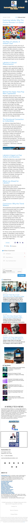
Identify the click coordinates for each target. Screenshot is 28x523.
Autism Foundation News (7, 493)
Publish (22, 275)
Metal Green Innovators (7, 492)
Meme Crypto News (6, 486)
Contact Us (14, 506)
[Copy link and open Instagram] (15, 242)
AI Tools (7, 242)
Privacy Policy (14, 514)
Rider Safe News (5, 485)
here (24, 521)
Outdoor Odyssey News (7, 489)
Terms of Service (14, 510)
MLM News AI (4, 483)
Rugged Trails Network (7, 487)
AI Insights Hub (5, 482)
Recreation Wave (5, 488)
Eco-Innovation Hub (6, 490)
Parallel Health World (6, 481)
